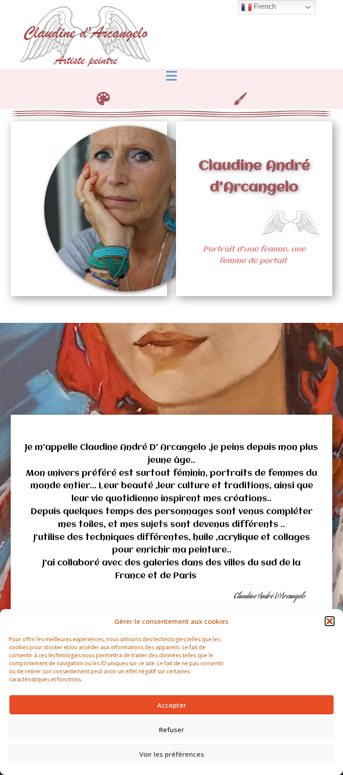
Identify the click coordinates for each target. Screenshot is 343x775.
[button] (329, 621)
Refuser (171, 729)
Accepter (171, 705)
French (264, 6)
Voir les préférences (171, 754)
